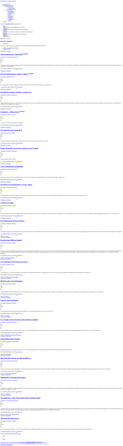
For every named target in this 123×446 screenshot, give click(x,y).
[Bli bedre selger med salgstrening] (61, 289)
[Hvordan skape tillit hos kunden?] (61, 248)
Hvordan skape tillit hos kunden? (11, 240)
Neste (4, 439)
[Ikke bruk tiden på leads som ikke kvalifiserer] (61, 366)
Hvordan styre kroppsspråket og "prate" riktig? (16, 184)
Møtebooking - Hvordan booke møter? (13, 377)
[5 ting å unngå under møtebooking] (61, 175)
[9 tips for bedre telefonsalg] (61, 309)
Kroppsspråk (10, 19)
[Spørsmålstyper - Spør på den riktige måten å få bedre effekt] (61, 406)
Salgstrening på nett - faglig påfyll (12, 54)
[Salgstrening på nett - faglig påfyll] (61, 63)
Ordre (9, 14)
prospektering (22, 442)
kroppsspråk (44, 442)
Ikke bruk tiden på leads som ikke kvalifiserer (16, 358)
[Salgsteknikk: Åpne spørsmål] (61, 347)
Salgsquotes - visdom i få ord (10, 112)
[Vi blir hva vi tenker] (61, 211)
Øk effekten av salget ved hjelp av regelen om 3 (16, 92)
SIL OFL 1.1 (47, 443)
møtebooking (31, 442)
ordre (10, 442)
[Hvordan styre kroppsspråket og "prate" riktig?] (61, 193)
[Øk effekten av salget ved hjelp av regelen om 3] (61, 100)
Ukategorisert (14, 57)
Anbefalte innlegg (11, 9)
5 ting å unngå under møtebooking (12, 166)
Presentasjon (10, 13)
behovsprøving (14, 442)
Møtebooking (11, 17)
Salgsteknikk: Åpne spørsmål (10, 339)
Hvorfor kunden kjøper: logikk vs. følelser (14, 74)
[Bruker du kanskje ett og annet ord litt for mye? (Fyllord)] (61, 157)
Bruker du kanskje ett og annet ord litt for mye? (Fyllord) (20, 148)
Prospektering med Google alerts (11, 130)
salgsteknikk (7, 442)
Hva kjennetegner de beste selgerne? (13, 221)
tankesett (39, 442)
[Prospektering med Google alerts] (61, 138)
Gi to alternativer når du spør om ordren (14, 262)
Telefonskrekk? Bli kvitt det (10, 418)
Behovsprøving (11, 12)
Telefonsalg (10, 15)
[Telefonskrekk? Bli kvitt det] (61, 427)
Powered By (6, 444)
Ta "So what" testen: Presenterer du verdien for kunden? (19, 319)
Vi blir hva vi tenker (7, 203)
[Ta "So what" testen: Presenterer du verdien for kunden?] (61, 328)
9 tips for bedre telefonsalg (9, 300)
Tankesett (10, 18)
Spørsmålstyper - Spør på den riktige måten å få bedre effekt (20, 398)
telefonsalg (3, 442)
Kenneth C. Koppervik (7, 41)
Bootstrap (2, 443)
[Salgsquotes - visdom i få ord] (61, 120)
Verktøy (9, 20)
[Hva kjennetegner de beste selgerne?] (61, 229)
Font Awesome (35, 443)
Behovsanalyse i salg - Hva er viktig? (8, 349)
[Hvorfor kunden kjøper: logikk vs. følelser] (61, 82)
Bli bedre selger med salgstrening (11, 281)
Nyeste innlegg (11, 7)
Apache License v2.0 (28, 443)
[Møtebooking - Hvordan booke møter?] (61, 386)
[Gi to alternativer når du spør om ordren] (61, 270)
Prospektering (11, 11)
